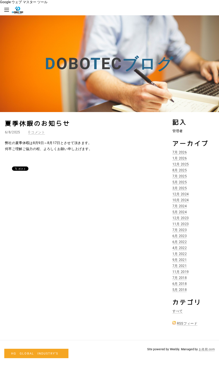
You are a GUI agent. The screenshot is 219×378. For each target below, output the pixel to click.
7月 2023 (179, 230)
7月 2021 (179, 266)
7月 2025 (179, 176)
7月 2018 (179, 278)
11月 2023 (180, 224)
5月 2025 (179, 182)
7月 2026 (179, 152)
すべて (177, 311)
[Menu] (7, 10)
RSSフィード (187, 323)
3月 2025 (179, 188)
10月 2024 (180, 200)
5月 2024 (179, 212)
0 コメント (36, 132)
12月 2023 (180, 218)
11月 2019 (180, 272)
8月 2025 (179, 170)
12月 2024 (180, 194)
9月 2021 (179, 260)
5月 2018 (179, 290)
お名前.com (207, 349)
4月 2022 (179, 248)
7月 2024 (179, 206)
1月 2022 (179, 254)
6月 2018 (179, 284)
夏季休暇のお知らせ (37, 123)
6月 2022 (179, 242)
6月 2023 (179, 236)
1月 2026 (179, 158)
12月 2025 (180, 164)
